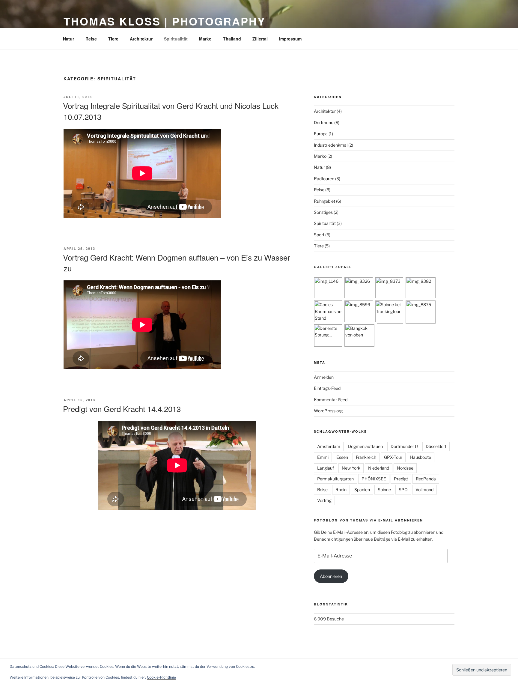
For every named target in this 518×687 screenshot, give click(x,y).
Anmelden (324, 377)
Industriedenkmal (330, 145)
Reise (91, 39)
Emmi (323, 457)
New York (351, 467)
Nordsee (405, 467)
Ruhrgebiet (324, 201)
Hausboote (420, 457)
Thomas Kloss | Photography (165, 21)
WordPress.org (328, 410)
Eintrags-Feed (327, 388)
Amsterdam (328, 446)
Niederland (378, 467)
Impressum (290, 39)
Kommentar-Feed (330, 399)
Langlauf (325, 467)
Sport (319, 234)
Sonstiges (323, 212)
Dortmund (323, 122)
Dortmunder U (404, 446)
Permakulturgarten (335, 478)
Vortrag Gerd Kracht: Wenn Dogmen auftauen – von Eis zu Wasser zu (176, 262)
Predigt (401, 478)
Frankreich (366, 457)
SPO (403, 489)
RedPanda (426, 478)
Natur (68, 39)
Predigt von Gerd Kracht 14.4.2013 (122, 408)
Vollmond (424, 489)
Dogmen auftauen (365, 446)
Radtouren (324, 178)
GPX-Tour (393, 457)
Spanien (362, 489)
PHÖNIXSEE (374, 478)
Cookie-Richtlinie (161, 677)
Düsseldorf (436, 446)
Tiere (113, 39)
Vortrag (324, 500)
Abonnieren (331, 576)
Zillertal (260, 39)
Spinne (384, 489)
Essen (342, 457)
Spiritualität (176, 39)
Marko (205, 39)
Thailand (232, 39)
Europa (321, 133)
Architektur (141, 39)
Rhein (341, 489)
